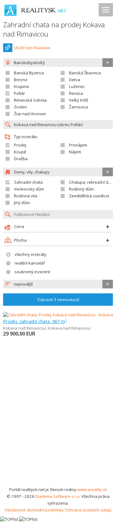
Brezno (21, 79)
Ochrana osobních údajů (88, 510)
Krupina (21, 86)
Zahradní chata (28, 182)
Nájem (75, 152)
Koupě (20, 152)
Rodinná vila (25, 196)
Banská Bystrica (29, 73)
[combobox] (58, 284)
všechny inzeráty (30, 254)
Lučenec (77, 86)
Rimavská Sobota (30, 100)
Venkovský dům (29, 189)
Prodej (20, 145)
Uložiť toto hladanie (32, 47)
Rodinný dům (81, 189)
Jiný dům (22, 202)
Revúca (76, 93)
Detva (74, 79)
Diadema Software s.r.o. (57, 496)
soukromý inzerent (32, 271)
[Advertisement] (58, 425)
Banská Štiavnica (85, 73)
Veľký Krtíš (78, 100)
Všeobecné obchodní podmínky (34, 510)
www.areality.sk (92, 489)
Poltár (19, 93)
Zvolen (20, 107)
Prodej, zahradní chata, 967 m (35, 321)
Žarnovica (78, 107)
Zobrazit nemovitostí (58, 299)
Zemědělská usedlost (89, 196)
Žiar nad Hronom (30, 113)
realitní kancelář (30, 263)
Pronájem (78, 145)
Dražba (21, 158)
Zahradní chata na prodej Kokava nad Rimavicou (54, 29)
